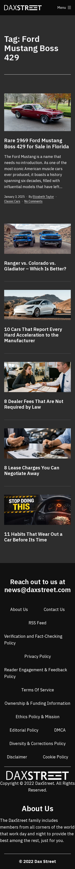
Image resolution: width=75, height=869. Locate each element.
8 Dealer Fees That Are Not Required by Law (33, 404)
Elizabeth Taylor (43, 197)
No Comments (33, 201)
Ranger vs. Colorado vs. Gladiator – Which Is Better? (35, 265)
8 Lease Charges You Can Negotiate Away (31, 470)
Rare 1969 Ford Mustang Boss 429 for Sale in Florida (36, 143)
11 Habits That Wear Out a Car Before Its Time (33, 536)
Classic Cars (12, 201)
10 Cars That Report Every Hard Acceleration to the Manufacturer (33, 334)
